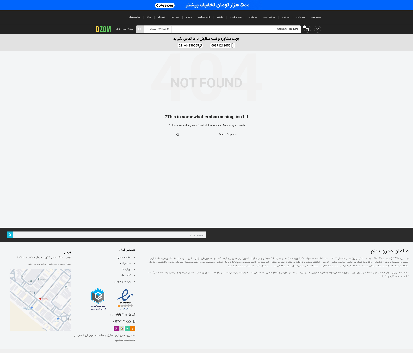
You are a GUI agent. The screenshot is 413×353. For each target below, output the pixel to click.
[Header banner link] (206, 5)
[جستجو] (10, 234)
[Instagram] (116, 328)
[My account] (318, 29)
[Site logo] (103, 29)
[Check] (127, 328)
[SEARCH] (140, 29)
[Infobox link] (206, 42)
